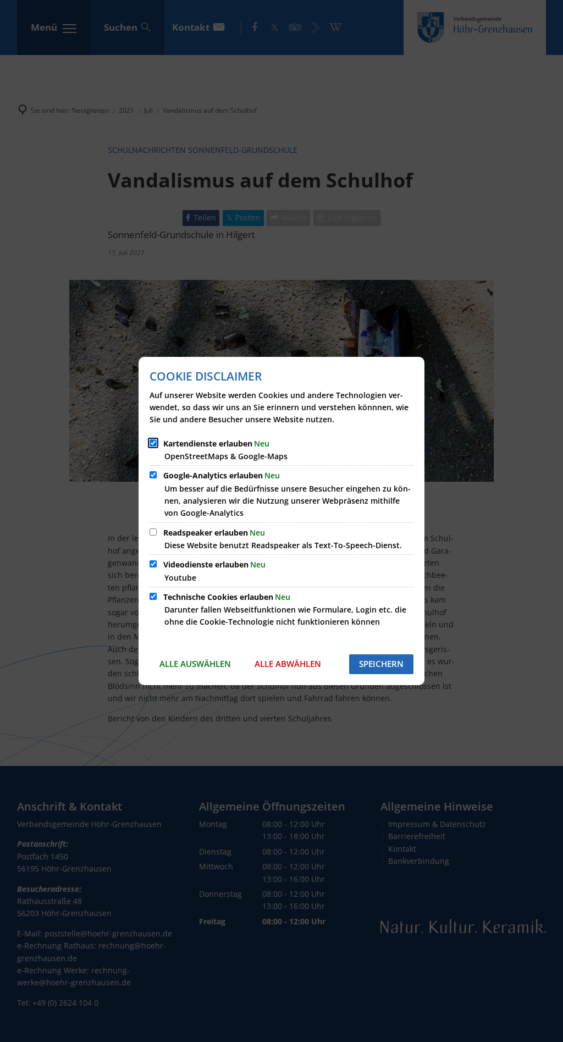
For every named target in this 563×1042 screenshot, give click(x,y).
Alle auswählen (195, 663)
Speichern (381, 663)
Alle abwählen (288, 663)
